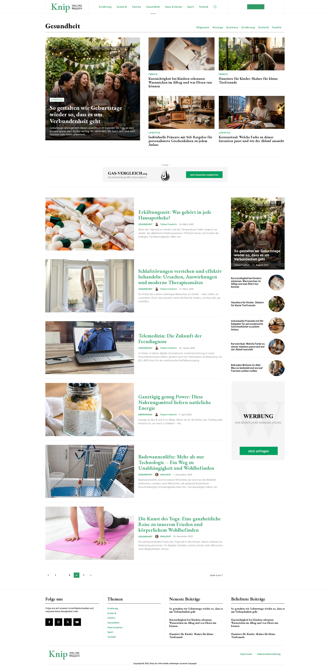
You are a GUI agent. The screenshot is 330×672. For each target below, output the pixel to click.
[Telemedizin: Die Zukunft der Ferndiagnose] (89, 347)
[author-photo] (157, 224)
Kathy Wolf (165, 474)
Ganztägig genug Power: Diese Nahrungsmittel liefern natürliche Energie (174, 402)
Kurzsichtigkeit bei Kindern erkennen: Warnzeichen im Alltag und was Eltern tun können (180, 82)
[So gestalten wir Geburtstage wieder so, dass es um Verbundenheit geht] (92, 88)
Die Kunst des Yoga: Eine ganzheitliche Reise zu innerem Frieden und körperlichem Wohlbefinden (179, 524)
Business (232, 27)
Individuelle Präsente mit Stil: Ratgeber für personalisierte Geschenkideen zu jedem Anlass (180, 141)
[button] (215, 7)
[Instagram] (58, 622)
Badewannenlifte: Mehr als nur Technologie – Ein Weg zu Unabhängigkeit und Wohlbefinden (176, 462)
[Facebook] (49, 622)
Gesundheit (145, 224)
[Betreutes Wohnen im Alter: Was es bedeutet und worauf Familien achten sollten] (276, 368)
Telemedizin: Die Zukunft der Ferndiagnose (170, 338)
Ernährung (248, 27)
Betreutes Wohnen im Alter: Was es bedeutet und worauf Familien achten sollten (247, 368)
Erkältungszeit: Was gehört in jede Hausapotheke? (174, 215)
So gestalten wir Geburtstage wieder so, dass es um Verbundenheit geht (86, 114)
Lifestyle (57, 99)
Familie (277, 27)
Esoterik (263, 27)
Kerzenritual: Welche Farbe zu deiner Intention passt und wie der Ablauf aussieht (251, 139)
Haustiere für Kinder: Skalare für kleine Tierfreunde (248, 80)
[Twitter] (68, 622)
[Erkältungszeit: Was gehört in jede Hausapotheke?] (89, 224)
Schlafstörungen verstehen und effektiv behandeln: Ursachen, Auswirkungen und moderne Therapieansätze (180, 277)
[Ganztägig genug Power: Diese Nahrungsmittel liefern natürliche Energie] (89, 409)
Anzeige (218, 27)
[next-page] (91, 575)
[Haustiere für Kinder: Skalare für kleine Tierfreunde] (252, 53)
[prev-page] (48, 575)
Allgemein (202, 27)
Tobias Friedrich (168, 224)
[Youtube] (77, 622)
